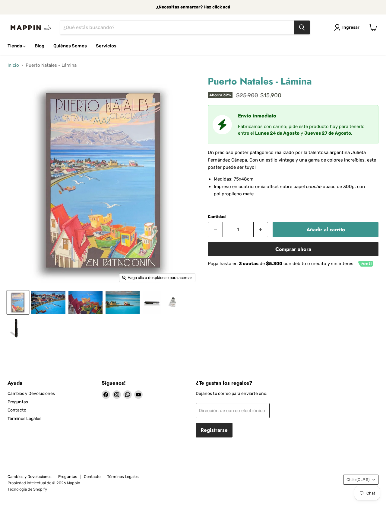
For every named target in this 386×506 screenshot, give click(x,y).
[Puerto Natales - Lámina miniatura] (48, 302)
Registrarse (214, 430)
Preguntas (18, 402)
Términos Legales (24, 418)
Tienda (15, 46)
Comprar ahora (293, 249)
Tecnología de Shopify (27, 489)
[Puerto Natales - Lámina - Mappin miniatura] (18, 302)
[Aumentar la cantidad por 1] (261, 229)
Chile (357, 479)
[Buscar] (302, 27)
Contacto (17, 410)
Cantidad (217, 216)
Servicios (106, 46)
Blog (39, 46)
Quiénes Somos (70, 46)
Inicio (13, 65)
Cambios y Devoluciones (31, 393)
